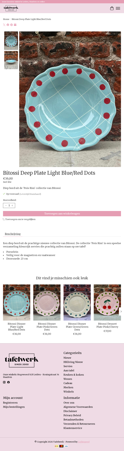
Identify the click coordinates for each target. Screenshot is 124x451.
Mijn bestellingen (14, 406)
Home (6, 19)
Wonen (68, 378)
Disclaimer (70, 411)
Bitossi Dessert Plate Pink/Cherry (107, 325)
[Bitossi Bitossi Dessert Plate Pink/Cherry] (107, 302)
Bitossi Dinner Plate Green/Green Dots (77, 326)
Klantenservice (73, 428)
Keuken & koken (74, 374)
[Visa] (66, 446)
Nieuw (67, 357)
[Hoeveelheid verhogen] (12, 206)
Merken (68, 387)
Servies (68, 366)
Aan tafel (69, 370)
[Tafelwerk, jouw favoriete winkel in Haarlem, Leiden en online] (11, 8)
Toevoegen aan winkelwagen (62, 213)
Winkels (69, 391)
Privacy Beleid (72, 415)
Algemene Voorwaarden (78, 406)
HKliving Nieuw (73, 361)
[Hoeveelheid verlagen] (6, 206)
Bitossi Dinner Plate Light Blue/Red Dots (17, 326)
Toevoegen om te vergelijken (20, 219)
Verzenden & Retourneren (79, 423)
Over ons (69, 402)
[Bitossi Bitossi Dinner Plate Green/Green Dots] (77, 302)
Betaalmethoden (73, 419)
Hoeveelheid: (9, 200)
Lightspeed (84, 442)
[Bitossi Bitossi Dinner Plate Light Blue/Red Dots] (16, 302)
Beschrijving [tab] (13, 233)
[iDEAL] (56, 446)
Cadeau (68, 383)
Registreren (10, 402)
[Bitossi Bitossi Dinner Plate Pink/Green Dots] (46, 302)
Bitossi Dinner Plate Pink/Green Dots (47, 326)
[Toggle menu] (118, 8)
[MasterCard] (61, 446)
